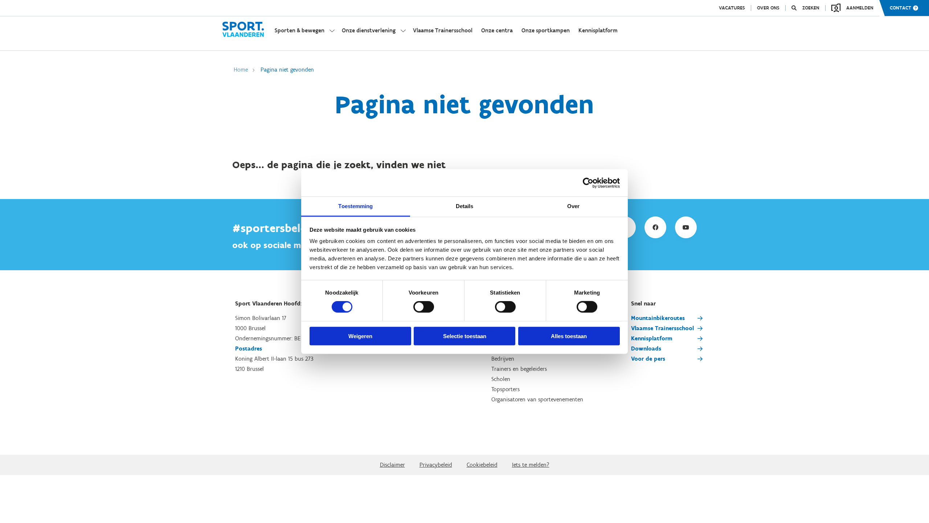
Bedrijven (502, 358)
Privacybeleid (436, 464)
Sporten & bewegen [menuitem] (299, 30)
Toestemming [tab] (355, 206)
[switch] (423, 307)
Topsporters (505, 389)
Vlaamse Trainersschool (662, 328)
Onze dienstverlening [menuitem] (369, 30)
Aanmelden (859, 8)
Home (241, 69)
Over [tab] (573, 206)
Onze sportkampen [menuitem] (545, 30)
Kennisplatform (651, 338)
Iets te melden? (530, 464)
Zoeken (810, 8)
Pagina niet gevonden (287, 69)
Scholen (500, 379)
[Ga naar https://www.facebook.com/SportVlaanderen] (655, 227)
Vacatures (732, 8)
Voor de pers (648, 358)
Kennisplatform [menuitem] (598, 30)
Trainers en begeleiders (519, 368)
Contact (900, 8)
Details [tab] (465, 206)
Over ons (768, 8)
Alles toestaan (569, 336)
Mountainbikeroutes (658, 318)
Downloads (646, 348)
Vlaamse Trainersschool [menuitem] (442, 30)
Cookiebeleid (482, 464)
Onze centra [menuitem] (497, 30)
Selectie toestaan (464, 336)
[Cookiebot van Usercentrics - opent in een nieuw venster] (588, 182)
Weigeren (360, 336)
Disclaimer (392, 464)
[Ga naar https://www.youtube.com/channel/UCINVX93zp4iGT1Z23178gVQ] (686, 227)
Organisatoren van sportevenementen (537, 399)
